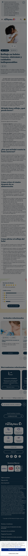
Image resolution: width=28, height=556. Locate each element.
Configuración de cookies (13, 553)
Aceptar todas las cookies (13, 549)
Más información (18, 546)
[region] (13, 548)
